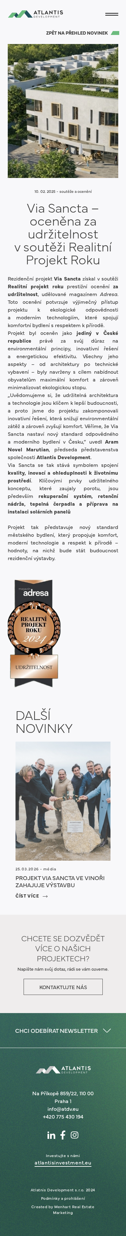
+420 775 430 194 (63, 1116)
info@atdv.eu (63, 1108)
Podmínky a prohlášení (63, 1198)
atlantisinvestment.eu (63, 1162)
